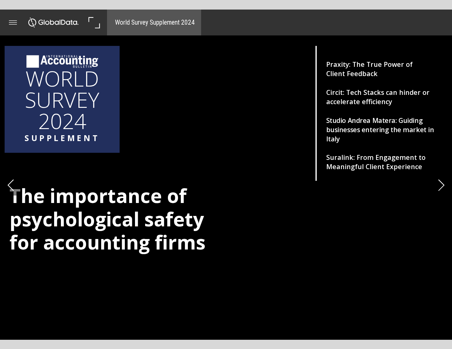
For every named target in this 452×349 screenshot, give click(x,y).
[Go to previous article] (10, 185)
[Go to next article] (441, 185)
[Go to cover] (53, 22)
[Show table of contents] (13, 22)
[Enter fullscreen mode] (94, 22)
